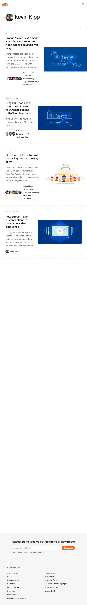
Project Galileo (51, 576)
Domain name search (16, 598)
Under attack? (13, 594)
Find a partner (13, 587)
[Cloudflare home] (5, 4)
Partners (11, 584)
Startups (11, 591)
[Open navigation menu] (83, 4)
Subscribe (68, 548)
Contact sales (13, 580)
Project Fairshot (51, 587)
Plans (9, 576)
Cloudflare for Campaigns (56, 584)
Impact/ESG (50, 591)
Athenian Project (52, 580)
